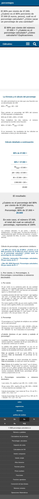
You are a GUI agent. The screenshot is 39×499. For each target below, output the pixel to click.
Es (24, 419)
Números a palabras (19, 432)
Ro (15, 423)
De (5, 419)
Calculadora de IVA (20, 449)
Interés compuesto (19, 454)
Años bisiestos (19, 462)
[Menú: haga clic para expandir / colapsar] (29, 43)
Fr (34, 419)
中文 (24, 423)
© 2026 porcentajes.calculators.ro (19, 428)
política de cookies (19, 415)
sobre (19, 402)
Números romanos (19, 488)
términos (20, 410)
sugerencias (19, 406)
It (4, 423)
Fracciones (19, 475)
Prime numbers (19, 471)
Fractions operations (19, 479)
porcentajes (8, 3)
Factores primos (19, 466)
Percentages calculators (19, 441)
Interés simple (19, 458)
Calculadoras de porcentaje (19, 436)
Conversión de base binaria (19, 484)
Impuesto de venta (19, 445)
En (15, 419)
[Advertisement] (19, 69)
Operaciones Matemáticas (19, 492)
